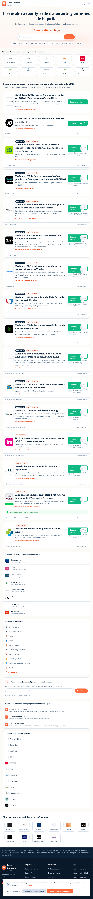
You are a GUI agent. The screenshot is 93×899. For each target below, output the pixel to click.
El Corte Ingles (54, 43)
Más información (25, 885)
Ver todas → (87, 52)
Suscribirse (81, 691)
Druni (25, 43)
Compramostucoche (38, 43)
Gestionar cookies (13, 891)
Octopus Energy (67, 43)
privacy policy (28, 695)
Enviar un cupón (54, 873)
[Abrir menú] (89, 4)
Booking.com (16, 43)
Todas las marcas (31, 869)
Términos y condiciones (80, 869)
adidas (79, 43)
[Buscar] (84, 4)
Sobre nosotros (54, 869)
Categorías (29, 873)
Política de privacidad (80, 873)
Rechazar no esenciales (34, 891)
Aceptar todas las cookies (60, 891)
